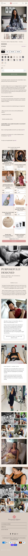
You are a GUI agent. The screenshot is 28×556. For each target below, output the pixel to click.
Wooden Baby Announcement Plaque (8, 235)
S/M (3, 51)
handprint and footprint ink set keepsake (20, 235)
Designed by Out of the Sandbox (19, 537)
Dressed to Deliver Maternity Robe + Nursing (7, 163)
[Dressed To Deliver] (14, 3)
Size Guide (24, 46)
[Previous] (2, 19)
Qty (2, 68)
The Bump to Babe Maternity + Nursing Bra (20, 208)
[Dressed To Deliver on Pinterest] (13, 534)
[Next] (25, 19)
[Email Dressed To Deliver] (17, 534)
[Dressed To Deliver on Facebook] (11, 534)
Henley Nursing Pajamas (20, 187)
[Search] (23, 3)
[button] (4, 44)
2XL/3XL (12, 51)
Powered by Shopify (14, 539)
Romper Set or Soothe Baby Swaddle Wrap (8, 213)
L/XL (7, 51)
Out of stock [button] (14, 241)
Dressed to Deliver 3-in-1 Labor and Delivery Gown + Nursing (7, 186)
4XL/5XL (18, 51)
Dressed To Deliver (9, 537)
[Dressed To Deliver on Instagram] (15, 534)
